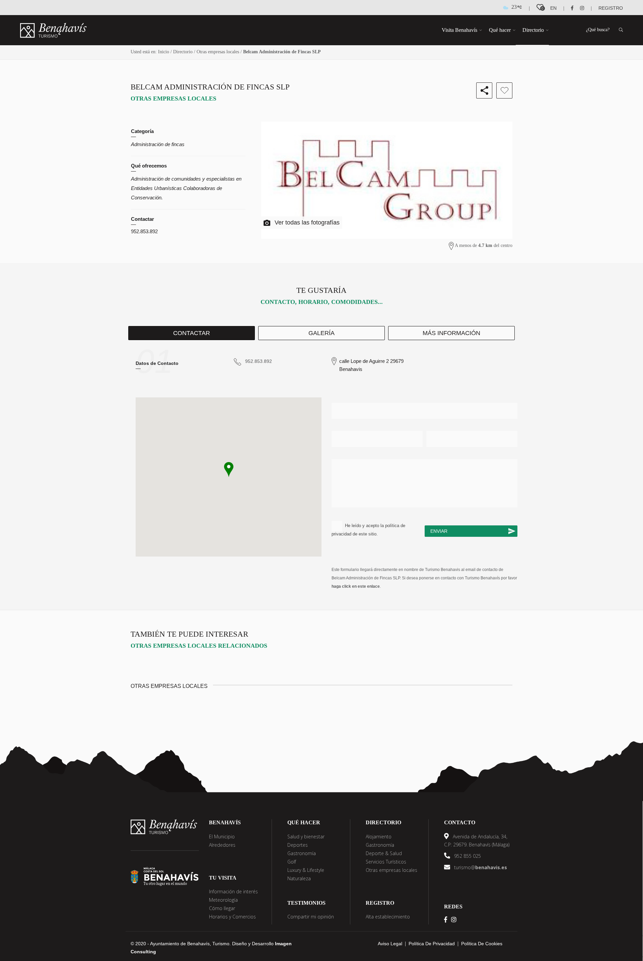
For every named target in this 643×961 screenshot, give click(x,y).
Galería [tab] (321, 333)
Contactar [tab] (191, 333)
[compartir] (484, 90)
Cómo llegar (222, 908)
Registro (610, 8)
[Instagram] (579, 8)
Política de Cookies (481, 943)
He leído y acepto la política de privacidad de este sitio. (368, 530)
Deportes (297, 845)
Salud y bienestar (306, 836)
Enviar (438, 531)
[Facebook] (569, 8)
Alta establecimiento (388, 916)
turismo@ (480, 867)
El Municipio (222, 836)
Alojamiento (378, 836)
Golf (291, 861)
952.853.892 (144, 231)
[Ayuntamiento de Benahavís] (165, 876)
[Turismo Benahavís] (164, 826)
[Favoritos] (504, 90)
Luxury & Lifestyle (305, 870)
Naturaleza (299, 878)
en (553, 8)
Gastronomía (301, 853)
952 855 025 (467, 856)
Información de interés (233, 891)
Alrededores (222, 845)
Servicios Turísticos (386, 861)
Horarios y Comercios (232, 916)
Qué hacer (500, 30)
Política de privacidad (432, 943)
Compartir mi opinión (310, 916)
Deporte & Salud (384, 853)
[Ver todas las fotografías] (386, 180)
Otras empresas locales (218, 51)
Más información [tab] (451, 333)
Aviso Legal (390, 943)
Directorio (533, 30)
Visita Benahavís (459, 30)
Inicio (163, 51)
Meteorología (223, 900)
